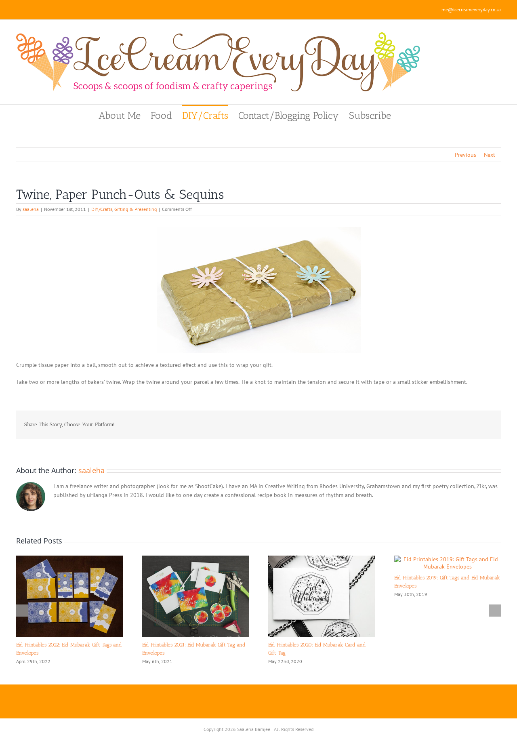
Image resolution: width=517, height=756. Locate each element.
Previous (465, 154)
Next (489, 154)
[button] (405, 115)
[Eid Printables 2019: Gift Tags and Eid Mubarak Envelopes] (447, 559)
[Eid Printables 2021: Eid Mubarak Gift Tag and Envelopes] (195, 559)
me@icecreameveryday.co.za (471, 9)
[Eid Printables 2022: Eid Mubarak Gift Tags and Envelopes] (69, 559)
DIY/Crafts (101, 209)
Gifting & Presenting (135, 209)
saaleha (31, 209)
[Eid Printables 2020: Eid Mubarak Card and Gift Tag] (321, 559)
